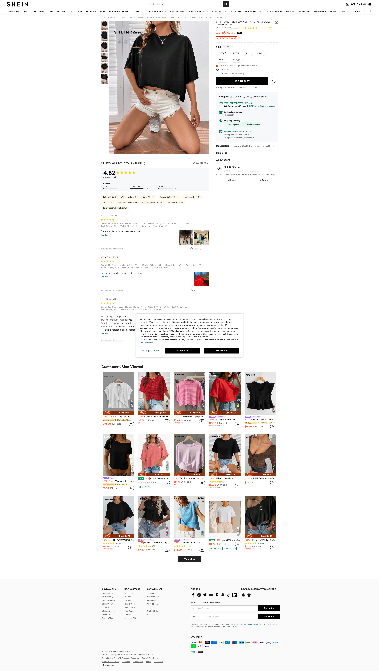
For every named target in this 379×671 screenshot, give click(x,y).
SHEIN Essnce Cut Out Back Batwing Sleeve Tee (118, 417)
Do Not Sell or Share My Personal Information (120, 658)
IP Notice (126, 662)
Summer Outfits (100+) (169, 197)
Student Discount (109, 611)
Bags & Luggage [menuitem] (214, 11)
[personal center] (347, 4)
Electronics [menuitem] (289, 11)
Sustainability (107, 597)
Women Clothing (128, 17)
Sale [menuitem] (34, 11)
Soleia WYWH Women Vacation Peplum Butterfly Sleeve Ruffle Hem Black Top (260, 419)
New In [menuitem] (26, 11)
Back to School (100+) (127, 202)
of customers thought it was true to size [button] (237, 66)
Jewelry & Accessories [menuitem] (157, 11)
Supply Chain (107, 604)
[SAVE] (274, 81)
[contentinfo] (235, 644)
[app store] (243, 596)
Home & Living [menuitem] (139, 11)
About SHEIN (107, 593)
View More (189, 559)
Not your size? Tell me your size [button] (229, 74)
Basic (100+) (107, 202)
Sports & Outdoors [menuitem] (232, 11)
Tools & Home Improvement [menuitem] (325, 11)
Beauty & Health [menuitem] (177, 11)
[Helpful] (191, 249)
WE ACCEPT (196, 637)
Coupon (150, 607)
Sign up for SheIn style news (205, 603)
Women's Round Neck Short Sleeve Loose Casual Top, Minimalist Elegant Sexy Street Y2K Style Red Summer (225, 419)
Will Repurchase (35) (129, 197)
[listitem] (118, 400)
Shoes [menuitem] (102, 11)
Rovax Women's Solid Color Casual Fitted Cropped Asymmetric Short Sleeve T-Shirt (118, 481)
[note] (118, 413)
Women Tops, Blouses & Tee (148, 17)
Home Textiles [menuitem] (250, 11)
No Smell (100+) (109, 197)
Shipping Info (129, 593)
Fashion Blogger (108, 600)
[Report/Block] (207, 249)
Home (103, 17)
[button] (365, 4)
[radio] (222, 53)
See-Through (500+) (192, 197)
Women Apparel (113, 17)
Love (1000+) (149, 197)
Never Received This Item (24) (115, 208)
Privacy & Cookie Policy (248, 624)
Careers (105, 607)
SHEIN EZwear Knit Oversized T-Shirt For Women (154, 417)
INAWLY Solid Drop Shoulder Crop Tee (225, 478)
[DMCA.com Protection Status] (200, 652)
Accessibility (138, 662)
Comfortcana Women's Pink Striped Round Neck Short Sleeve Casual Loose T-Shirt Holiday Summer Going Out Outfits (189, 417)
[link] (352, 4)
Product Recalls (153, 604)
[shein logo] (17, 4)
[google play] (249, 596)
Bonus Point (151, 600)
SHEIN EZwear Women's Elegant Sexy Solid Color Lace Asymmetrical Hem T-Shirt (260, 478)
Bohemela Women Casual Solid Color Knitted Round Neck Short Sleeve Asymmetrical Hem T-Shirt (189, 542)
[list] (214, 595)
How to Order (129, 604)
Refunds (127, 600)
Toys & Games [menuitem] (303, 11)
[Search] (226, 4)
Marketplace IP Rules (110, 662)
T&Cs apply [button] (229, 115)
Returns (127, 597)
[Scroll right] (370, 11)
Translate (104, 235)
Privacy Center (108, 655)
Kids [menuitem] (71, 11)
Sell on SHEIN (130, 618)
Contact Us (151, 593)
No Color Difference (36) (152, 202)
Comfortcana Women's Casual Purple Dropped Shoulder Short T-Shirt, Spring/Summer (189, 478)
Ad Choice (158, 662)
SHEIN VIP (128, 615)
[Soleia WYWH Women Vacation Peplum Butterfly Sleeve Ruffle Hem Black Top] (260, 393)
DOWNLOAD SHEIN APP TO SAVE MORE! (258, 589)
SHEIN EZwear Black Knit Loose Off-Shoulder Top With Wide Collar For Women (260, 540)
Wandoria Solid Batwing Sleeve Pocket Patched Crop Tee (154, 542)
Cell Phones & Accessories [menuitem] (270, 11)
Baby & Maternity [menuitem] (196, 11)
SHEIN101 (106, 615)
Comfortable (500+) (175, 202)
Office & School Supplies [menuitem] (349, 11)
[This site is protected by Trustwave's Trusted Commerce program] (193, 652)
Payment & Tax (153, 597)
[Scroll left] (367, 11)
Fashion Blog (107, 618)
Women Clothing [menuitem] (46, 11)
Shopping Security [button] (232, 121)
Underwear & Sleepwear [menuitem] (119, 11)
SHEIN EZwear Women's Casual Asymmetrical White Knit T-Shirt (118, 540)
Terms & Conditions (150, 658)
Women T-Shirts (168, 17)
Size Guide (128, 611)
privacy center (231, 626)
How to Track (129, 607)
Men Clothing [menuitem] (91, 11)
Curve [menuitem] (79, 11)
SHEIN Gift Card (153, 611)
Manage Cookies (146, 655)
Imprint (148, 662)
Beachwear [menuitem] (62, 11)
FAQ (148, 615)
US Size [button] (226, 47)
